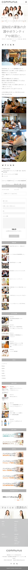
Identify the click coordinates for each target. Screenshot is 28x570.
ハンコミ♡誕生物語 (14, 351)
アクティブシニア (15, 39)
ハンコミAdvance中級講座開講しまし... (17, 254)
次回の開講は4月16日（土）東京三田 (11, 92)
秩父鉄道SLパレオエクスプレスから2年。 (18, 270)
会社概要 (15, 536)
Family (8, 39)
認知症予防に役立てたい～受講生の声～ (17, 246)
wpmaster (8, 168)
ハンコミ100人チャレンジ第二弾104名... (17, 303)
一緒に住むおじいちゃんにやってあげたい (18, 295)
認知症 (16, 174)
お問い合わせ (16, 543)
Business (3, 375)
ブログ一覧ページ (4, 536)
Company (4, 378)
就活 (13, 40)
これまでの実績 (16, 541)
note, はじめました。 (14, 396)
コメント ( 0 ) (16, 189)
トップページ (4, 363)
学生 (25, 39)
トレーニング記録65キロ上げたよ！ (8, 181)
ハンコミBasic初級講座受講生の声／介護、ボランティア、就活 (20, 181)
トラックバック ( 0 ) (5, 189)
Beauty (3, 366)
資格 (15, 40)
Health (10, 39)
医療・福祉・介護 (21, 39)
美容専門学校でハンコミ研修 (15, 262)
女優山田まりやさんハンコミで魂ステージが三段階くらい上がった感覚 (16, 345)
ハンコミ (5, 174)
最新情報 (15, 540)
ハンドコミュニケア (11, 174)
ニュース (3, 525)
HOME (3, 523)
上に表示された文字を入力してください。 (14, 231)
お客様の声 (16, 538)
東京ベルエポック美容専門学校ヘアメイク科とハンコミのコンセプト (16, 328)
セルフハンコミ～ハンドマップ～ (16, 279)
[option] (7, 514)
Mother (3, 368)
